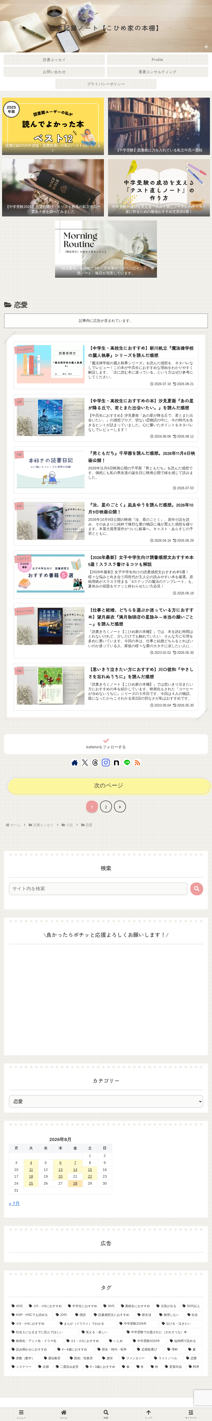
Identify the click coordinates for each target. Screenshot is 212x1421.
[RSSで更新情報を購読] (137, 762)
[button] (196, 888)
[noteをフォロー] (116, 762)
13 (60, 1170)
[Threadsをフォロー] (95, 762)
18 (31, 1176)
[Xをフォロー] (85, 762)
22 (90, 1176)
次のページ (108, 785)
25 (31, 1183)
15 (90, 1170)
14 (75, 1170)
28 (75, 1183)
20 (60, 1176)
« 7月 (14, 1203)
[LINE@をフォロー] (127, 762)
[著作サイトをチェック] (75, 762)
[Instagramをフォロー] (105, 762)
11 (31, 1170)
